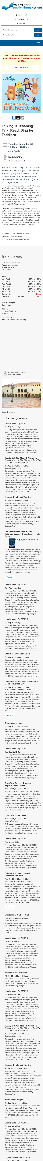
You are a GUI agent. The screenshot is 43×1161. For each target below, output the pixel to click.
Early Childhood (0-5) (22, 233)
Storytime (13, 236)
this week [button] (21, 296)
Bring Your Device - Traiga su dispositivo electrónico (18, 784)
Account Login (22, 15)
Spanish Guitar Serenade (16, 972)
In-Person (19, 236)
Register (10, 577)
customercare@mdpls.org (11, 263)
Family (26, 239)
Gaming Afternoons (13, 723)
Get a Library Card (22, 19)
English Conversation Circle (17, 653)
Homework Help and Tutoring (18, 497)
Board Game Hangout (14, 1099)
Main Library (15, 156)
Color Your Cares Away (15, 815)
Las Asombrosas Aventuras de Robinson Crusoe (22, 533)
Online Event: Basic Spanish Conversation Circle (18, 874)
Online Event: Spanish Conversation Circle (21, 682)
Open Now (22, 24)
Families (13, 233)
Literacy (14, 239)
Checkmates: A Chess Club (17, 914)
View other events (21, 67)
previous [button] (5, 296)
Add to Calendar (14, 151)
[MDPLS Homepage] (21, 6)
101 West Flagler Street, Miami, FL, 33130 (17, 373)
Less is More (16, 423)
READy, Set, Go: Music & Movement (23, 460)
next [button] (38, 296)
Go (37, 30)
